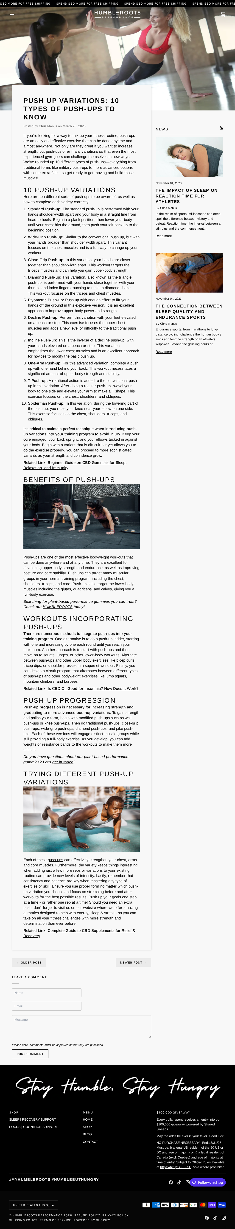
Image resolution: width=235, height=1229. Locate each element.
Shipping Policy (23, 1220)
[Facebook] (171, 1182)
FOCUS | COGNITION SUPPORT (33, 1127)
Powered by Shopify (91, 1220)
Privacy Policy (115, 1215)
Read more (164, 236)
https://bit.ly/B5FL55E (175, 1167)
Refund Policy (87, 1215)
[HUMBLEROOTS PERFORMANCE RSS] (221, 128)
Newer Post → (133, 962)
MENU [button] (88, 1112)
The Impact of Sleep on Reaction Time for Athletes (187, 196)
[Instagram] (188, 1182)
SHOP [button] (13, 1112)
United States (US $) (31, 1205)
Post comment (30, 1054)
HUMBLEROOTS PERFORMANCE (37, 1215)
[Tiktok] (179, 1182)
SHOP (87, 1127)
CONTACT (90, 1142)
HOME (87, 1119)
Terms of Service (55, 1220)
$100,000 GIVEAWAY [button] (173, 1112)
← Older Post (29, 962)
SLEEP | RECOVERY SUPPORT (32, 1119)
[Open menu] (16, 14)
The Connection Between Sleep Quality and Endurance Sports (189, 312)
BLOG (87, 1134)
